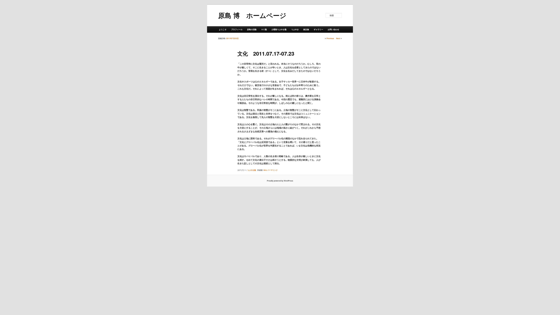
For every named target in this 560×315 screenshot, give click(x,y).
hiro (265, 170)
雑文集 (306, 29)
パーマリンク (272, 170)
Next (338, 38)
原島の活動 (252, 29)
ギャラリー (318, 29)
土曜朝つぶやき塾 (279, 29)
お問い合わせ (333, 29)
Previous (330, 38)
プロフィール (237, 29)
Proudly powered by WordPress (280, 180)
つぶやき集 (251, 170)
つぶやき (295, 29)
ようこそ (222, 29)
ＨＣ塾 (264, 29)
